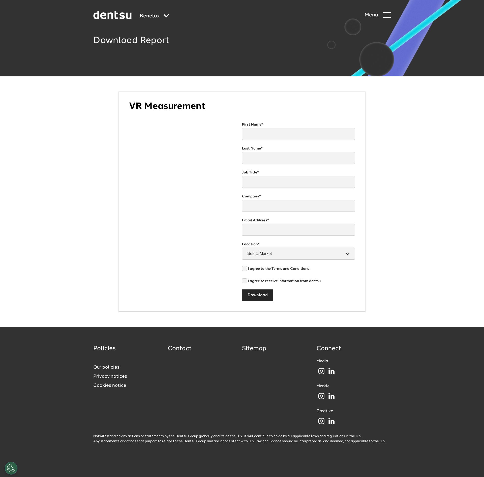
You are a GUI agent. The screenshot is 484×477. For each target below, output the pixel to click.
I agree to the (278, 269)
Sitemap (254, 349)
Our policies (106, 367)
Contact (180, 349)
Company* (251, 196)
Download (258, 295)
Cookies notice (109, 385)
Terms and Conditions (290, 269)
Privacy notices (110, 376)
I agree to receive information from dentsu (284, 281)
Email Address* (255, 220)
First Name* (252, 124)
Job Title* (250, 172)
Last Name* (252, 148)
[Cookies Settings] (11, 468)
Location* (251, 244)
